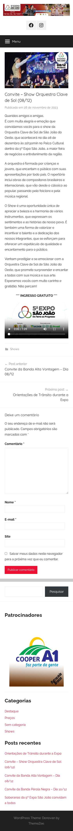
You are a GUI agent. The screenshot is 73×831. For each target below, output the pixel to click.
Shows (14, 349)
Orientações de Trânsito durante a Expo (33, 753)
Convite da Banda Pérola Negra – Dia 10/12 (36, 789)
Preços (10, 718)
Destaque (11, 711)
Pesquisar (57, 591)
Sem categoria (15, 725)
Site (8, 536)
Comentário (14, 444)
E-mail (10, 519)
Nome (10, 502)
